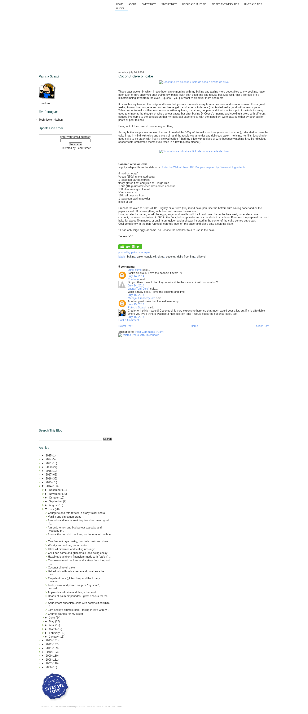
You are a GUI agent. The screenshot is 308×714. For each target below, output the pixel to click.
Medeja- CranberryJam (141, 298)
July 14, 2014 (136, 276)
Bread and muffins (194, 4)
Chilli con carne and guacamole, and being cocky (77, 552)
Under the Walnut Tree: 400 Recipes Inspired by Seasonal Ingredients (203, 167)
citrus (161, 256)
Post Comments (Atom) (149, 331)
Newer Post (125, 325)
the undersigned (64, 706)
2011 (49, 648)
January (54, 636)
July (52, 509)
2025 (49, 455)
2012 (49, 644)
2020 (49, 467)
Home (119, 4)
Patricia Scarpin (137, 307)
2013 (49, 640)
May (52, 621)
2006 (49, 667)
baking (131, 256)
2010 (49, 651)
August (53, 505)
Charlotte (133, 279)
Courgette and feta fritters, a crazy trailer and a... (77, 512)
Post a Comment (128, 320)
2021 (49, 463)
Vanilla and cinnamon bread (64, 516)
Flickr (120, 8)
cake (140, 256)
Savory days (169, 4)
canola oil (150, 256)
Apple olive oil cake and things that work (72, 592)
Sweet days (149, 4)
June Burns (135, 269)
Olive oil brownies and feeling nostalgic (71, 549)
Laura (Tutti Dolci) (138, 288)
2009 (49, 655)
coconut (171, 256)
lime (192, 256)
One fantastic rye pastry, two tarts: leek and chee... (79, 541)
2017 (49, 474)
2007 (49, 663)
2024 (49, 459)
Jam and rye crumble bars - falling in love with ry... (78, 609)
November (55, 493)
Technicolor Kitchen (51, 119)
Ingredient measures (225, 4)
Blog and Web (113, 706)
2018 (49, 470)
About (132, 4)
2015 (49, 482)
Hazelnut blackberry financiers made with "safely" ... (79, 556)
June (52, 617)
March (53, 629)
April (52, 625)
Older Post (262, 325)
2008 (49, 659)
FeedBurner (83, 148)
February (55, 632)
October (54, 497)
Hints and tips (253, 4)
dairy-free (183, 256)
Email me (44, 103)
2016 (49, 478)
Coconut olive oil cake (135, 76)
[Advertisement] (65, 178)
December (55, 489)
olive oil (201, 256)
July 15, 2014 (136, 294)
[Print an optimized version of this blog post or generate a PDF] (130, 248)
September (56, 501)
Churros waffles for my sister (65, 613)
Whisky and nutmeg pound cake (67, 545)
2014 (49, 486)
